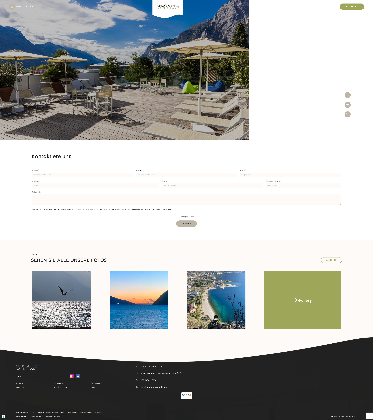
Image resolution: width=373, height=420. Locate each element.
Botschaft (36, 192)
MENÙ (18, 6)
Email (243, 170)
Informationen (57, 209)
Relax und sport (60, 383)
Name (35, 170)
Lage (93, 387)
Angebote (20, 387)
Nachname (141, 170)
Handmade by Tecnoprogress (345, 416)
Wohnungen (97, 383)
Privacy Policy (21, 416)
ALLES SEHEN (331, 260)
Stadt (164, 181)
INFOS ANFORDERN (326, 6)
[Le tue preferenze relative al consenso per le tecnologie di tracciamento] (3, 416)
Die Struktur (20, 383)
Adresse (35, 181)
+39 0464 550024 (148, 380)
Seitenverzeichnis (53, 416)
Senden (185, 223)
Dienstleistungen (60, 387)
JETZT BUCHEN (352, 6)
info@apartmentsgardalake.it (154, 387)
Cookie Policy (36, 416)
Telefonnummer (273, 181)
